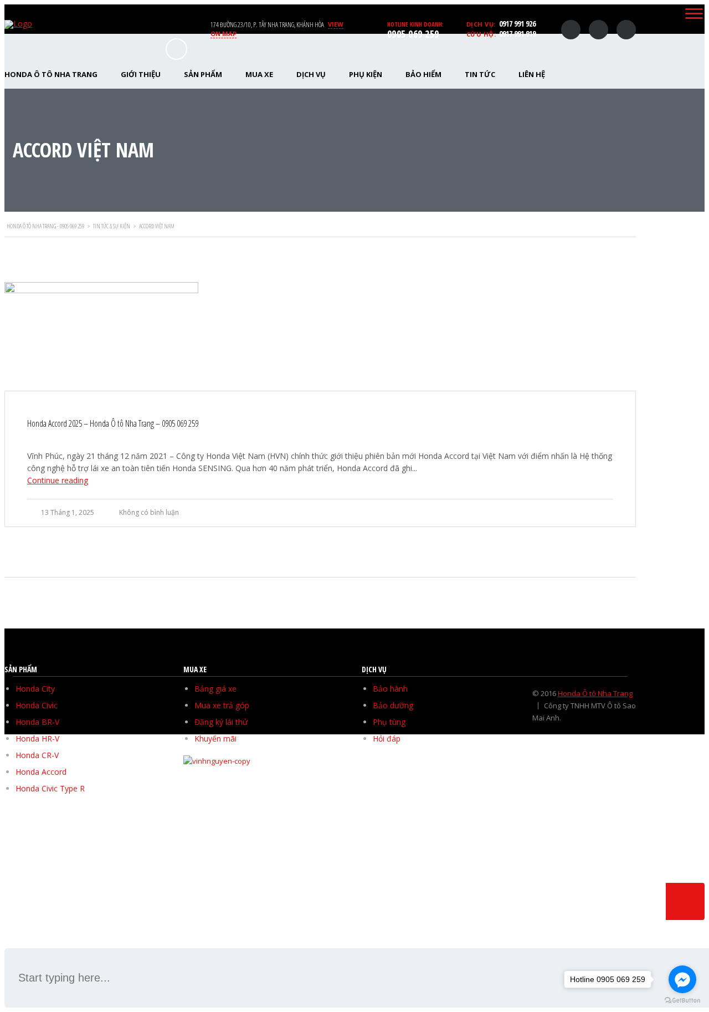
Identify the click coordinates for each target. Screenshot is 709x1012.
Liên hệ (531, 74)
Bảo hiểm (423, 74)
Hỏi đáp (386, 738)
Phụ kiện (365, 74)
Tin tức (480, 74)
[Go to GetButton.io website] (682, 1000)
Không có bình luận (149, 512)
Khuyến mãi (215, 738)
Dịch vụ (311, 74)
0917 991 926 (517, 23)
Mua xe (259, 74)
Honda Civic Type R (50, 788)
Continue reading (57, 480)
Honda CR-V (37, 755)
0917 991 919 (517, 33)
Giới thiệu (141, 74)
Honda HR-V (37, 738)
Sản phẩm (203, 74)
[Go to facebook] (682, 979)
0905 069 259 (413, 33)
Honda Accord (41, 771)
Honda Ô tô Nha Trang (595, 693)
